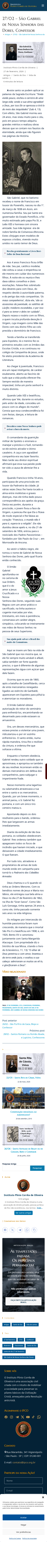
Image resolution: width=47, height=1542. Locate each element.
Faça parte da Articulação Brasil (23, 1301)
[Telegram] (17, 1417)
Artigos (7, 75)
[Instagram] (11, 1417)
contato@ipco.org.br (24, 1462)
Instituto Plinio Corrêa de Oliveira (20, 67)
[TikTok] (33, 1417)
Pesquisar (37, 1168)
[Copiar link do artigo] (34, 1230)
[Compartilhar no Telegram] (19, 1230)
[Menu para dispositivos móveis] (43, 5)
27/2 (20, 1005)
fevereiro (36, 1005)
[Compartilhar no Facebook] (5, 1230)
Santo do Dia (20, 75)
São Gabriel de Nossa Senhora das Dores (27, 1010)
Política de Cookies (15, 1538)
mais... (40, 1208)
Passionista (7, 1008)
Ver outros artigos (23, 1213)
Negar (23, 1524)
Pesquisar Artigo (9, 1164)
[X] (22, 1417)
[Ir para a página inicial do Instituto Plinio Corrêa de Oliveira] (23, 1429)
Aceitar (23, 1517)
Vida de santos (32, 1324)
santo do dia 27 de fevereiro (14, 1351)
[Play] (23, 988)
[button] (43, 1497)
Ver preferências (23, 1532)
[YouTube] (28, 1417)
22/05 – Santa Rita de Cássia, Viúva (23, 1077)
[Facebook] (6, 1417)
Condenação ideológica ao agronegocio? (23, 1113)
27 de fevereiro (12, 1005)
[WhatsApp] (39, 1417)
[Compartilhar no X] (12, 1230)
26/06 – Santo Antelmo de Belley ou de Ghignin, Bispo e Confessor (23, 1150)
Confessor (27, 1005)
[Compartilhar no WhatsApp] (27, 1230)
